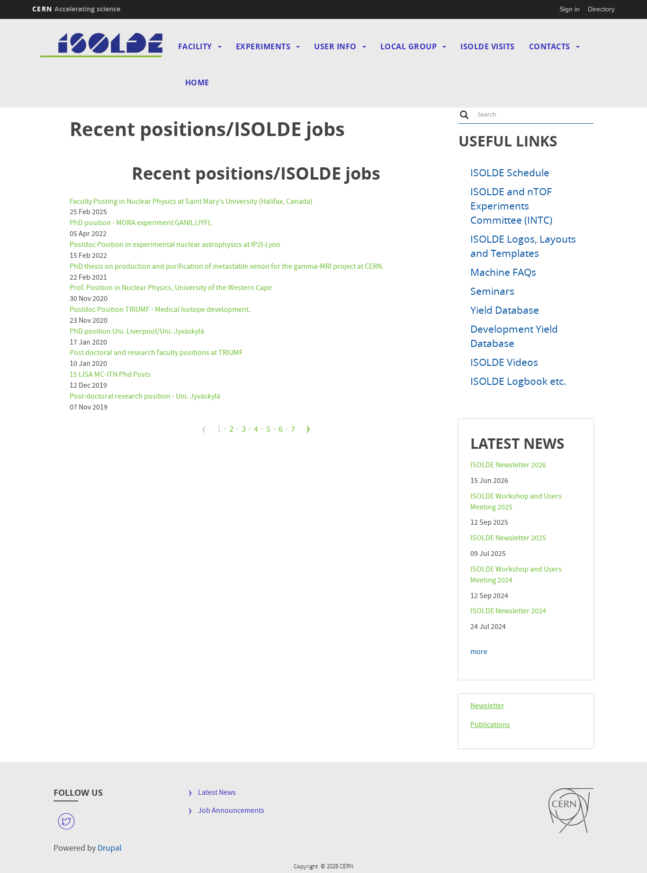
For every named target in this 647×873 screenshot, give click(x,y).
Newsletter (487, 706)
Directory (601, 9)
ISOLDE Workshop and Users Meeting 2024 (516, 575)
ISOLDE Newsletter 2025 (508, 539)
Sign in (569, 9)
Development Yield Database (514, 336)
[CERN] (570, 810)
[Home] (102, 45)
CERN (76, 8)
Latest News (217, 793)
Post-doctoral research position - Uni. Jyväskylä (145, 397)
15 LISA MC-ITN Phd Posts (110, 375)
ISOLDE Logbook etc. (518, 381)
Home (197, 82)
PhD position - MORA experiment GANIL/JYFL (141, 223)
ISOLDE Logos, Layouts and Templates (523, 246)
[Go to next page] (308, 429)
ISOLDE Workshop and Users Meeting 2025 (516, 502)
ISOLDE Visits (487, 46)
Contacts (549, 46)
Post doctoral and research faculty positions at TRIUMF (156, 353)
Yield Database (504, 310)
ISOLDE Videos (504, 362)
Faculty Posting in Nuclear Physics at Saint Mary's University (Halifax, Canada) (191, 202)
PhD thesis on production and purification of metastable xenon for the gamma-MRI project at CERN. (227, 267)
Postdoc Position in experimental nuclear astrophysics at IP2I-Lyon (175, 245)
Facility (195, 46)
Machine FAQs (503, 272)
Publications (490, 725)
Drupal (110, 849)
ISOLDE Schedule (509, 172)
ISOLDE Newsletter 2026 (508, 466)
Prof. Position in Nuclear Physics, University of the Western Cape (171, 288)
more (478, 652)
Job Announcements (231, 811)
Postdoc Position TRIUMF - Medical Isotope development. (160, 310)
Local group (408, 46)
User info (335, 46)
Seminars (492, 291)
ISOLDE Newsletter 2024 (508, 612)
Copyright (306, 859)
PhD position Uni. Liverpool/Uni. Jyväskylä (137, 332)
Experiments (263, 46)
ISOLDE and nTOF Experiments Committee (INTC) (511, 206)
